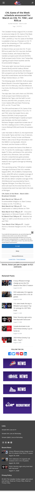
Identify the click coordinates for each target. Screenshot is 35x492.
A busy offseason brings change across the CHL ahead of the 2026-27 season (23, 283)
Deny (17, 251)
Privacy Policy (6, 483)
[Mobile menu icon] (3, 3)
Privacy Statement (20, 259)
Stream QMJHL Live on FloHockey (12, 437)
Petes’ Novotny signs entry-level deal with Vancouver (22, 318)
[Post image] (7, 283)
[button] (32, 232)
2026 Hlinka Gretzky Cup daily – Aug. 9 (21, 339)
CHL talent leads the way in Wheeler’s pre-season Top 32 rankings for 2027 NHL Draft (22, 307)
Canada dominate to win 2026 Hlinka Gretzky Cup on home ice (22, 328)
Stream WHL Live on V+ (9, 430)
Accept (17, 246)
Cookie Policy (12, 259)
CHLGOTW (19, 26)
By (13, 23)
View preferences (17, 256)
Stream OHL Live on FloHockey (11, 433)
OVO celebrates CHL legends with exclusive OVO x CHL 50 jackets (23, 294)
